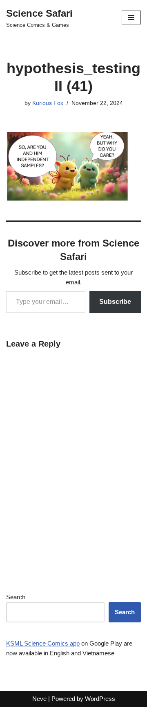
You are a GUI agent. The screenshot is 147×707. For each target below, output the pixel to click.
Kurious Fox (47, 103)
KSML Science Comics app (43, 643)
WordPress (100, 698)
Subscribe (115, 301)
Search (15, 597)
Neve (39, 698)
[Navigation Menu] (131, 17)
